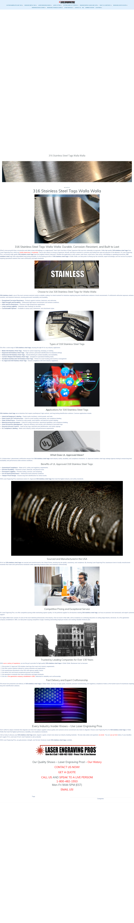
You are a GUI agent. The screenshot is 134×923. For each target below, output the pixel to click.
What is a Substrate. (105, 5)
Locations (98, 7)
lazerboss (68, 187)
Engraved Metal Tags (30, 5)
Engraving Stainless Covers (54, 7)
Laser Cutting (57, 5)
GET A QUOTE (67, 772)
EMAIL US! (67, 789)
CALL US (46, 777)
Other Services (68, 7)
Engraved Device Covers (38, 7)
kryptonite (35, 252)
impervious (25, 252)
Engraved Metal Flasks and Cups (88, 5)
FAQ (83, 7)
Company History (89, 7)
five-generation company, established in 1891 (21, 676)
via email (101, 735)
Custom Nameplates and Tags (14, 5)
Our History (95, 762)
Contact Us (78, 7)
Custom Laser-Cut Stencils (70, 5)
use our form (114, 735)
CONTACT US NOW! (67, 767)
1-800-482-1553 (67, 781)
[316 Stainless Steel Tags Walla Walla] (67, 171)
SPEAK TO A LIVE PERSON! (76, 777)
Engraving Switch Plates (119, 5)
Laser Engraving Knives (44, 5)
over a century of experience (11, 663)
